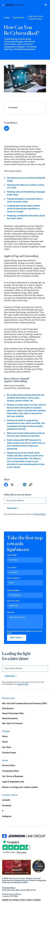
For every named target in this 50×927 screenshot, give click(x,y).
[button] (46, 5)
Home (5, 736)
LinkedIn (6, 800)
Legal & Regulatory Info (13, 782)
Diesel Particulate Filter (13, 713)
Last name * (12, 567)
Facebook (6, 806)
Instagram (7, 816)
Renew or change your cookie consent (20, 787)
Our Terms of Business (12, 776)
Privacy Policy (39, 514)
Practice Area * (14, 601)
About (5, 742)
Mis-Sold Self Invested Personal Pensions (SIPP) (24, 703)
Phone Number (13, 590)
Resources (18, 18)
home (6, 18)
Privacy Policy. (22, 684)
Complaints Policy (10, 771)
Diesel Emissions (10, 718)
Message (11, 612)
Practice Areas (9, 753)
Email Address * (14, 578)
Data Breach (8, 708)
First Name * (12, 555)
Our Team (6, 747)
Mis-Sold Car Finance (12, 723)
